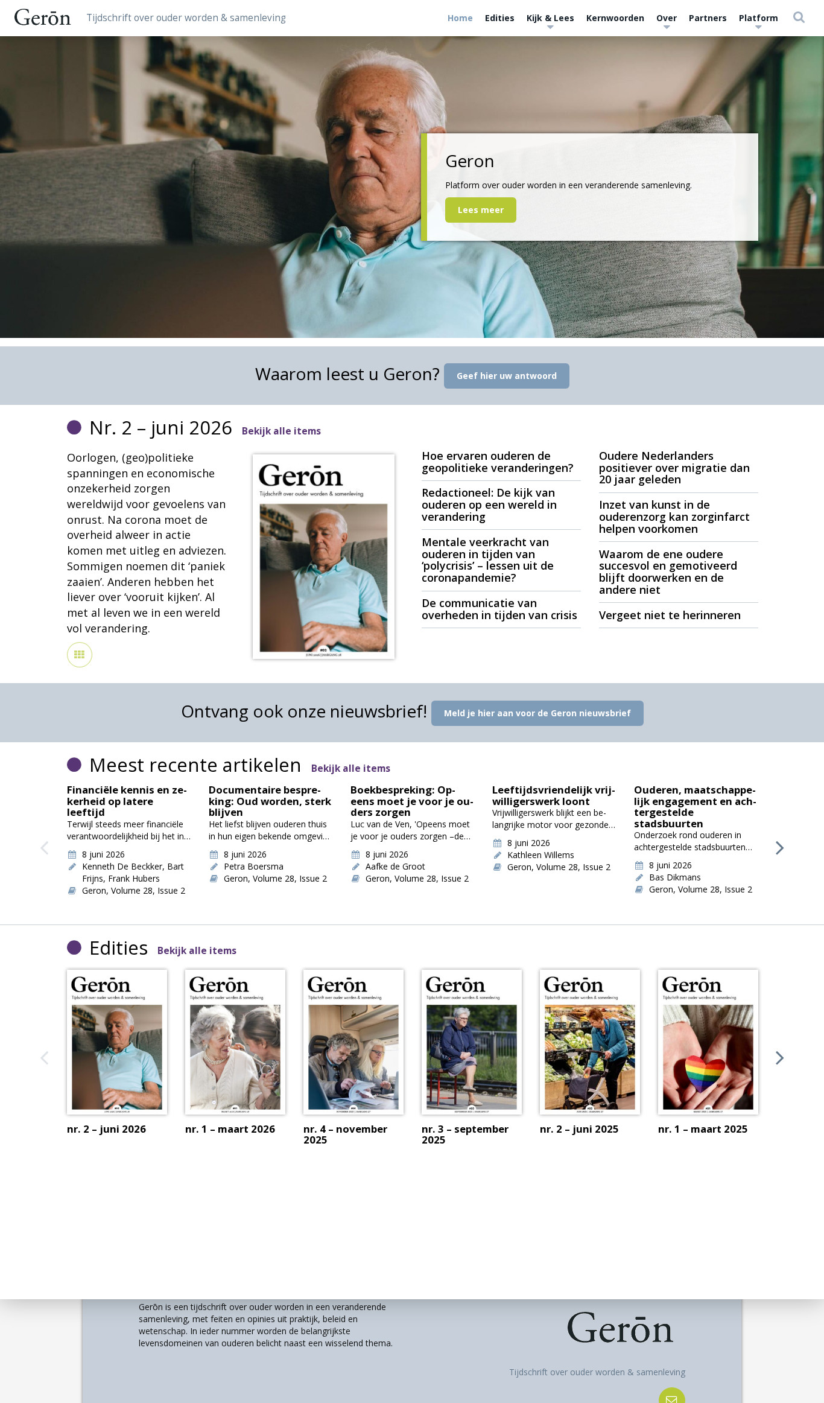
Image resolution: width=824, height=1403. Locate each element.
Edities (500, 18)
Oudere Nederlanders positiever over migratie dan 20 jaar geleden (674, 467)
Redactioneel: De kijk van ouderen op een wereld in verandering (489, 504)
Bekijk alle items (281, 431)
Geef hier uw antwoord (507, 375)
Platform (758, 18)
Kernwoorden (615, 18)
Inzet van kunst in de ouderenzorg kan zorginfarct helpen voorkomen (674, 516)
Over (666, 18)
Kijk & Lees (550, 18)
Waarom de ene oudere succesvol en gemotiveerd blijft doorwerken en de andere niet (668, 572)
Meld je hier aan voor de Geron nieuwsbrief (537, 713)
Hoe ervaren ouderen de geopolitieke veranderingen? (498, 461)
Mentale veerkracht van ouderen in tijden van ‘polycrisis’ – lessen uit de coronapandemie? (488, 560)
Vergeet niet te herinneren (670, 615)
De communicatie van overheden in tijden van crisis (499, 609)
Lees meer (481, 209)
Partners (708, 18)
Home (460, 18)
